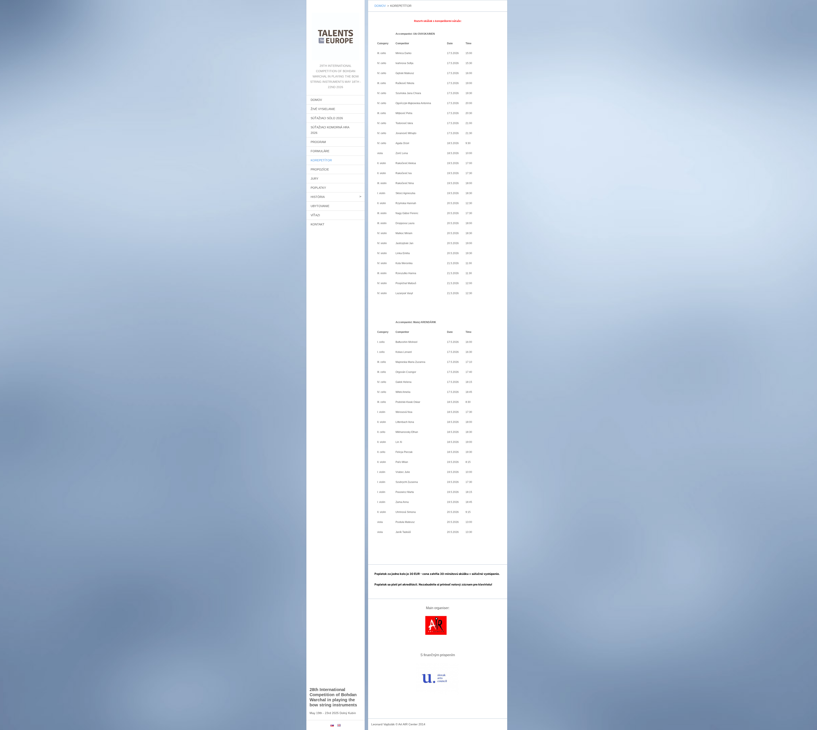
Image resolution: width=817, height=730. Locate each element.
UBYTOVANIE (320, 206)
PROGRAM (318, 142)
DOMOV (316, 100)
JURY (314, 178)
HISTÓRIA (318, 197)
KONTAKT (317, 224)
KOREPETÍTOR (321, 160)
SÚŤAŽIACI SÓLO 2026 (327, 118)
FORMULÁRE (320, 151)
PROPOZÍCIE (320, 169)
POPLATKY (318, 187)
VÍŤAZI (315, 215)
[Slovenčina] (332, 725)
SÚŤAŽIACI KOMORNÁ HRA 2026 (330, 130)
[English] (339, 725)
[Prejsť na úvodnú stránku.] (335, 31)
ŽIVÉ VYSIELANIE (323, 109)
